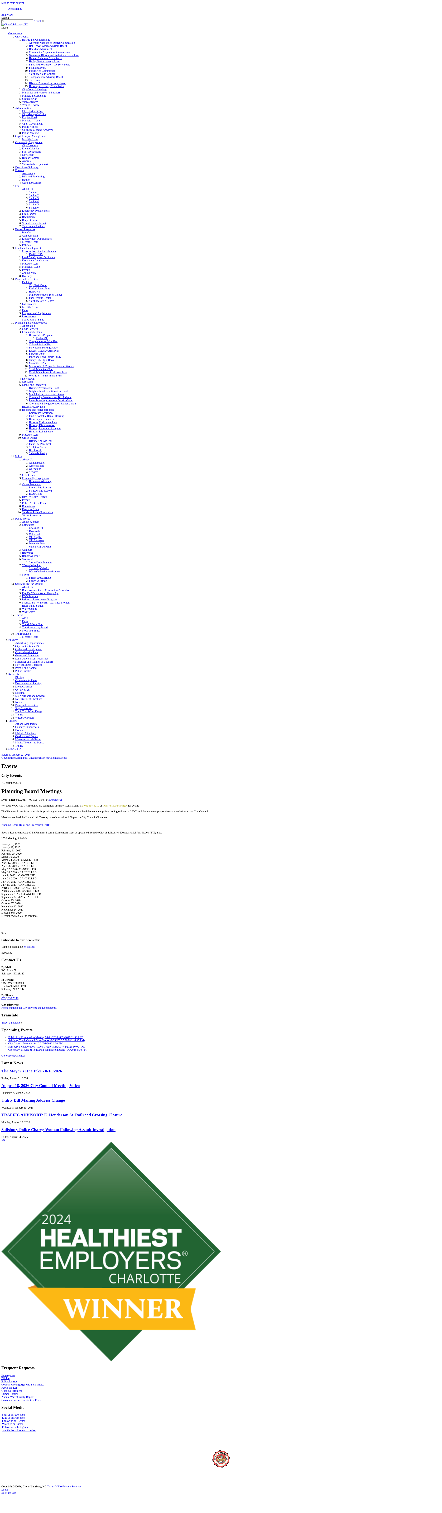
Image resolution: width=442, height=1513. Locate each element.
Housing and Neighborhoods (38, 409)
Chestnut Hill (36, 527)
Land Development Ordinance (38, 257)
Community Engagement (28, 142)
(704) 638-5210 (90, 805)
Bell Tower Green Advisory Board (48, 45)
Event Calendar (30, 148)
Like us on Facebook (13, 1417)
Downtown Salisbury (27, 167)
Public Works (22, 518)
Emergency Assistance (41, 412)
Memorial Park (37, 543)
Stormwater (28, 559)
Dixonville (35, 531)
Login (4, 1489)
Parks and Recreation (26, 279)
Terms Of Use (55, 1486)
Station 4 (34, 201)
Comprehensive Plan (26, 652)
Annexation (28, 325)
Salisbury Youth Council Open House (46, 1040)
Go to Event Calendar (13, 1055)
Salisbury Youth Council (42, 73)
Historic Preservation (33, 406)
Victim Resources (31, 515)
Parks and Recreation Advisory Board (49, 64)
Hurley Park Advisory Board (44, 61)
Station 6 (34, 207)
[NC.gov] (14, 1483)
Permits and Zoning (26, 667)
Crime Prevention (31, 484)
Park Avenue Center (40, 297)
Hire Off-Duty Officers (34, 496)
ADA (25, 618)
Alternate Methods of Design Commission (52, 42)
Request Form (29, 220)
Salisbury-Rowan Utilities (29, 583)
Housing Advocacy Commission (46, 86)
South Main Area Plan (41, 369)
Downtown (28, 378)
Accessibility (15, 8)
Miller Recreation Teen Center (45, 294)
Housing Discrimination (42, 425)
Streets (25, 574)
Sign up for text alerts (13, 1414)
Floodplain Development (35, 260)
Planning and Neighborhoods (31, 322)
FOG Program (30, 596)
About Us (27, 188)
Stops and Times (31, 630)
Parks (25, 310)
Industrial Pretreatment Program (39, 599)
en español (29, 946)
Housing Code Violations (43, 422)
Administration (23, 108)
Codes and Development (28, 649)
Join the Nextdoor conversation (19, 1430)
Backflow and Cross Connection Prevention (46, 590)
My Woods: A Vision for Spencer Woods (51, 366)
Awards (26, 160)
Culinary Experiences (27, 726)
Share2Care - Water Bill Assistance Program (46, 602)
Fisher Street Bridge (40, 577)
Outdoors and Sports (26, 736)
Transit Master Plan (32, 624)
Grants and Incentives (34, 384)
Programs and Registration (36, 313)
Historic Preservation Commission (47, 83)
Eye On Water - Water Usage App (40, 593)
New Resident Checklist (28, 698)
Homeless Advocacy (40, 481)
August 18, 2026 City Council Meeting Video (40, 1085)
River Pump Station (33, 605)
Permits (26, 269)
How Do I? (14, 748)
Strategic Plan (29, 98)
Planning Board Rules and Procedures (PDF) (25, 824)
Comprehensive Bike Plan (43, 341)
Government (15, 33)
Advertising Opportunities (29, 643)
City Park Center (38, 285)
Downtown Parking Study (43, 347)
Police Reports (9, 1381)
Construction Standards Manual (39, 251)
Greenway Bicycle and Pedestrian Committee (54, 55)
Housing (20, 692)
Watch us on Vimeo (12, 1423)
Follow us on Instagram (15, 1427)
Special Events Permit (34, 223)
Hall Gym (34, 291)
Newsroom (28, 154)
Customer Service (31, 182)
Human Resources (25, 229)
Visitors (12, 720)
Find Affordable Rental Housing (46, 415)
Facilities (27, 282)
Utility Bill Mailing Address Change (33, 1100)
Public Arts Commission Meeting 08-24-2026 (45, 1037)
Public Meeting (30, 132)
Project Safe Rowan (40, 487)
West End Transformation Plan (45, 375)
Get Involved (29, 304)
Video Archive (30, 101)
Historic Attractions (25, 733)
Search (37, 21)
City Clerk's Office (32, 111)
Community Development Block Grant (50, 397)
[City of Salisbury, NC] (14, 24)
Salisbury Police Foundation (37, 512)
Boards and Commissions (36, 39)
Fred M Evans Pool (39, 288)
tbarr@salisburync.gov (115, 805)
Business (13, 639)
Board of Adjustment (40, 49)
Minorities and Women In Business (41, 92)
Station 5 (34, 204)
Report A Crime (30, 509)
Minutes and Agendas (34, 95)
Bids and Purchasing (33, 176)
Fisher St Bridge (38, 580)
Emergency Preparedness (36, 210)
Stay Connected (23, 708)
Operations (35, 468)
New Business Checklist (28, 664)
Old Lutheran (36, 540)
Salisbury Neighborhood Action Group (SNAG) (46, 1046)
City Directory (30, 145)
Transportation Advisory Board (46, 77)
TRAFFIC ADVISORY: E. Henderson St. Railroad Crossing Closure (61, 1115)
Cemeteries (28, 524)
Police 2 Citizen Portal (34, 503)
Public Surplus (23, 671)
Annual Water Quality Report (17, 1397)
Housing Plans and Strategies (45, 428)
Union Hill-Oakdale (40, 546)
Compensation (30, 235)
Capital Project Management (30, 136)
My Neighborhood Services (30, 695)
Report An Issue (31, 555)
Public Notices (30, 126)
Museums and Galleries (28, 739)
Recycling (27, 552)
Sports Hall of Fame (33, 319)
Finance (19, 170)
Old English (35, 537)
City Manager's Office (34, 114)
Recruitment (28, 216)
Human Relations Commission (45, 58)
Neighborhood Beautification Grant (48, 391)
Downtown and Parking (28, 683)
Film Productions (31, 151)
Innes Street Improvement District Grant (51, 400)
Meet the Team (30, 139)
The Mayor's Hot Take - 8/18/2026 (31, 1071)
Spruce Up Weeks (39, 568)
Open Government (32, 123)
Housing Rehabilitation (41, 431)
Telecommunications (33, 226)
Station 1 (34, 192)
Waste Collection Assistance (44, 571)
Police (18, 456)
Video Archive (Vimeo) (35, 164)
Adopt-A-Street (30, 521)
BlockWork (35, 450)
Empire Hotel (29, 117)
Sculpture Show (37, 447)
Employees (7, 14)
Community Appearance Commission (49, 52)
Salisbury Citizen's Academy (37, 129)
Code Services (30, 328)
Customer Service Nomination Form (21, 1400)
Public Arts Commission (42, 70)
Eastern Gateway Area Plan (44, 350)
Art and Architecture (26, 723)
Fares (25, 621)
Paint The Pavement (40, 443)
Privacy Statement (72, 1486)
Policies (26, 244)
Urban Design (29, 437)
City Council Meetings (34, 89)
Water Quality (29, 608)
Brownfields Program (40, 335)
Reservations (29, 316)
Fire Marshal (29, 213)
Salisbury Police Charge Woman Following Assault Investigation (58, 1129)
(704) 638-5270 (9, 998)
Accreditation (36, 465)
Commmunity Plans (26, 680)
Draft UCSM (36, 254)
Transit (19, 615)
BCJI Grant (35, 493)
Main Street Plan (38, 363)
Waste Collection (31, 565)
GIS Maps (27, 381)
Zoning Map (29, 272)
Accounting (28, 173)
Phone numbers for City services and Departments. (29, 1007)
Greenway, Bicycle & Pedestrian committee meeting (47, 1049)
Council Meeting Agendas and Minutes (22, 1384)
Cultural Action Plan (40, 344)
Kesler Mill (42, 338)
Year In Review (30, 104)
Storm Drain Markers (40, 562)
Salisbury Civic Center (41, 300)
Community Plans (32, 332)
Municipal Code (31, 120)
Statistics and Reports (40, 490)
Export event (56, 799)
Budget (26, 179)
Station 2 (34, 195)
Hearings (27, 276)
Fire (17, 185)
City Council (22, 36)
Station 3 (34, 198)
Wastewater (28, 611)
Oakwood (34, 534)
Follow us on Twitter (13, 1420)
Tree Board (35, 80)
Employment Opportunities (37, 238)
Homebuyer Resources (41, 419)
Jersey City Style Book (41, 360)
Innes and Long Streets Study (45, 356)
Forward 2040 (37, 353)
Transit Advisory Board (35, 627)
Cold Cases (28, 475)
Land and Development (28, 248)
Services (33, 471)
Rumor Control (30, 157)
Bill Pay (19, 677)
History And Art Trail (40, 440)
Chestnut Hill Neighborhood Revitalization (52, 403)
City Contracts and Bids (28, 646)
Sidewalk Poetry (38, 453)
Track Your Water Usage (28, 711)
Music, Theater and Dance (29, 742)
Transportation (23, 633)
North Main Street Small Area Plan (48, 372)
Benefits (26, 232)
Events (19, 730)
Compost (27, 549)
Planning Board (37, 67)
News (18, 702)
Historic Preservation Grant (44, 388)
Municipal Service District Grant (46, 394)
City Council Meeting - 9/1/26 (35, 1043)
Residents (13, 674)
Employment (8, 1375)
